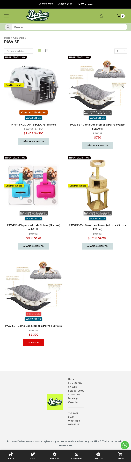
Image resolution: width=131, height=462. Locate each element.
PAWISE (28, 129)
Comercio (18, 37)
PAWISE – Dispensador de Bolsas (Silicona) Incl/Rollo (33, 227)
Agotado (33, 342)
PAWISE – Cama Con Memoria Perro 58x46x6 (33, 325)
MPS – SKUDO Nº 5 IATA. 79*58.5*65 (33, 124)
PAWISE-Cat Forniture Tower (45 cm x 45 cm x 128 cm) (97, 227)
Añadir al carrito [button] (33, 141)
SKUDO (38, 129)
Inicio (7, 37)
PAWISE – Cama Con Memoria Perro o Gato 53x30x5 (97, 126)
